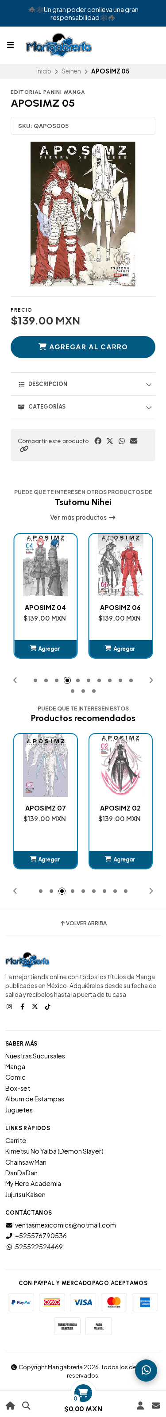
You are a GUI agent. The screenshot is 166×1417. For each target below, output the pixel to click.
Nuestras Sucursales (35, 1056)
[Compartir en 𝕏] (109, 440)
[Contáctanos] (156, 1406)
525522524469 (39, 1246)
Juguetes (19, 1110)
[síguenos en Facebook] (23, 1006)
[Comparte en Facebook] (97, 440)
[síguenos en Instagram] (10, 1006)
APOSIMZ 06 (120, 607)
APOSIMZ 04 (45, 607)
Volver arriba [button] (86, 923)
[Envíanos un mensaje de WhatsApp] (146, 1370)
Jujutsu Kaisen (25, 1194)
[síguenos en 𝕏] (36, 1006)
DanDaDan (21, 1173)
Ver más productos (79, 517)
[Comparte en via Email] (133, 440)
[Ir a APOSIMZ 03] (120, 765)
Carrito (16, 1140)
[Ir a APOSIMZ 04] (45, 565)
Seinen (71, 71)
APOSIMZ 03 (120, 808)
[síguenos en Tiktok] (49, 1006)
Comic (15, 1077)
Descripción (47, 384)
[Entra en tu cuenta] (140, 1406)
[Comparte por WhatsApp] (121, 440)
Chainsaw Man (25, 1162)
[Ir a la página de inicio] (10, 1406)
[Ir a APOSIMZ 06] (120, 565)
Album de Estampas (34, 1099)
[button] (23, 448)
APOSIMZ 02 (45, 808)
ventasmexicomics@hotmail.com (65, 1225)
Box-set (17, 1088)
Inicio (43, 71)
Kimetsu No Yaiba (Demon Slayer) (54, 1151)
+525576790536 (41, 1235)
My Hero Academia (33, 1183)
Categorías (47, 406)
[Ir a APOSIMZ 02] (45, 765)
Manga (15, 1066)
